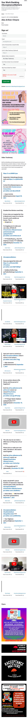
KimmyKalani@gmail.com (19, 344)
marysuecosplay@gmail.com (20, 430)
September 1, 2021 (9, 497)
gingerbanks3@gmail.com (19, 407)
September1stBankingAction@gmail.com (15, 86)
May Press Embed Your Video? (9, 67)
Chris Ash (7, 549)
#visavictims (7, 189)
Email (3, 39)
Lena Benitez (7, 321)
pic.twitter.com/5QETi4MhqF (12, 267)
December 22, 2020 (17, 468)
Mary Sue (7, 430)
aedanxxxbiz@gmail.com (20, 247)
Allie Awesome (7, 370)
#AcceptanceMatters (9, 257)
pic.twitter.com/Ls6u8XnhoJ (11, 490)
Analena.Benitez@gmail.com (20, 321)
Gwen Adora (7, 500)
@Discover (6, 390)
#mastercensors (16, 187)
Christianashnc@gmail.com (19, 549)
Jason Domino (7, 572)
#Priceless (6, 265)
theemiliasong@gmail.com (19, 277)
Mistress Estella (7, 527)
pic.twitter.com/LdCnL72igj (11, 359)
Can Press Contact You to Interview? (10, 61)
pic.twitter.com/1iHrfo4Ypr (11, 463)
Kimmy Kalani (7, 344)
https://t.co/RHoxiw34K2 (10, 263)
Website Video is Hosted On (8, 56)
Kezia (7, 471)
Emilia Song (7, 277)
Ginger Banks (7, 407)
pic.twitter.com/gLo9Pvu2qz (11, 396)
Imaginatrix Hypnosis (7, 301)
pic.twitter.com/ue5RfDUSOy (12, 516)
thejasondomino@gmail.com (20, 572)
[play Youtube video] (14, 291)
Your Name (4, 33)
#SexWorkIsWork (8, 512)
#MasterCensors (17, 230)
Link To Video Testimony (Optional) (10, 50)
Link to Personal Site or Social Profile (10, 44)
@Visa (10, 388)
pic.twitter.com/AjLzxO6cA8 (11, 191)
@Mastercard (17, 388)
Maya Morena (7, 201)
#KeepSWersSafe (8, 514)
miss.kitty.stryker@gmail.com (20, 593)
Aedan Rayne (7, 247)
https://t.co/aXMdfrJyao (10, 173)
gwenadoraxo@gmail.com (19, 500)
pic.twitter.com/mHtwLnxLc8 (12, 235)
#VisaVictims (7, 230)
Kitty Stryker (7, 593)
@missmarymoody (9, 232)
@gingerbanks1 (8, 234)
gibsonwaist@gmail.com (20, 201)
